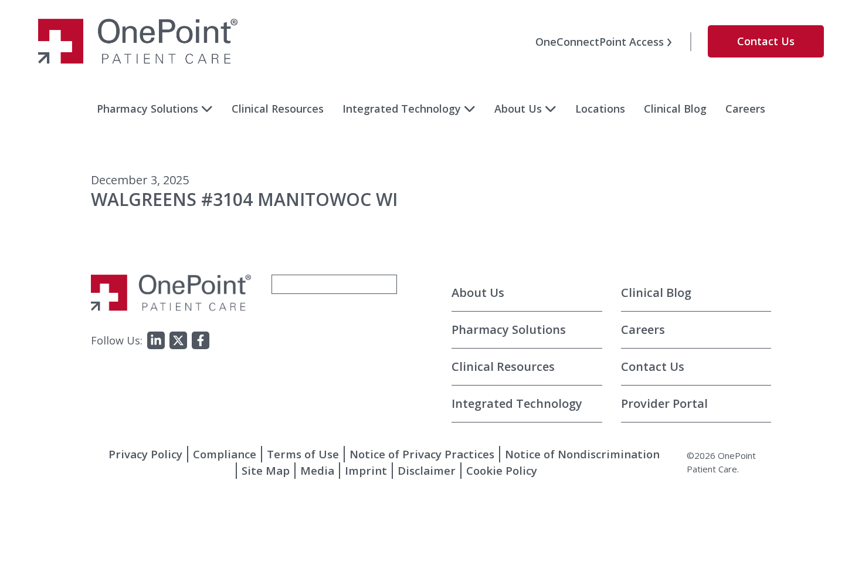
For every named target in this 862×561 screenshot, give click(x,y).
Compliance (224, 454)
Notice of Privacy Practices (421, 454)
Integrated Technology (401, 109)
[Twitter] (178, 340)
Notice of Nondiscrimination (582, 454)
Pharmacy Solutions (147, 109)
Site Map (266, 470)
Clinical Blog (675, 109)
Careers (745, 109)
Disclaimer (427, 470)
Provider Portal (664, 403)
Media (317, 470)
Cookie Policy (501, 470)
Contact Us (766, 41)
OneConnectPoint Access (599, 42)
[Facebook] (200, 340)
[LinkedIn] (156, 340)
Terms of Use (303, 454)
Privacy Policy (145, 454)
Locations (600, 109)
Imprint (366, 470)
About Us (518, 109)
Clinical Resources (278, 109)
